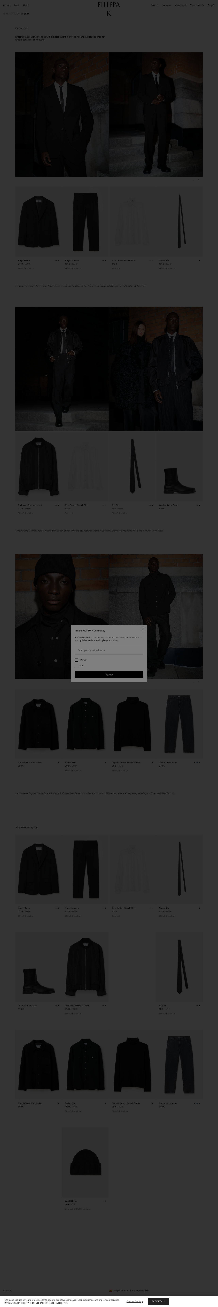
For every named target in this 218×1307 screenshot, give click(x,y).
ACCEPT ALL (158, 1301)
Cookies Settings (135, 1301)
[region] (109, 1301)
